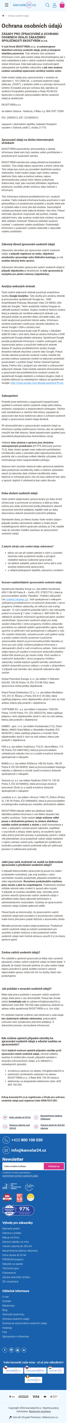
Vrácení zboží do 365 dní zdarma (53, 1126)
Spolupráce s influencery (15, 1336)
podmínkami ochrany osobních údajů (20, 1175)
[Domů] (4, 16)
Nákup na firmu (10, 1237)
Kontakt (6, 1301)
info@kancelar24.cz (28, 1150)
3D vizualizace (10, 1281)
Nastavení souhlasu (40, 1411)
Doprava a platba (11, 1232)
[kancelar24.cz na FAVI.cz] (7, 1199)
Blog (4, 1310)
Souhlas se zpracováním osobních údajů (24, 1323)
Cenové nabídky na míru (15, 1241)
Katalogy (7, 1327)
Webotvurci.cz (50, 1417)
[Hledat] (47, 5)
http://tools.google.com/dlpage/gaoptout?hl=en (37, 382)
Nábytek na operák (12, 1263)
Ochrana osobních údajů (15, 1318)
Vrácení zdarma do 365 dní (17, 1246)
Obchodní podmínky (13, 1314)
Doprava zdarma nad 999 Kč (19, 1126)
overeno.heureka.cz (16, 599)
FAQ (4, 1332)
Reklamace (8, 1305)
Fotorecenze (9, 1272)
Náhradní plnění (11, 1228)
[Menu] (6, 5)
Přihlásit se (54, 1166)
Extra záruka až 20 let (20, 1117)
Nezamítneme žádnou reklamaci (51, 1117)
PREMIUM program (13, 1259)
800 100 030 (27, 1140)
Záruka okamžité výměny (16, 1277)
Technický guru (10, 1268)
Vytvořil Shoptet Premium (27, 1417)
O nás (5, 1296)
